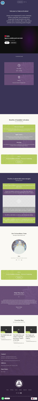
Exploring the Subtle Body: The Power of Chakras (31, 336)
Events (16, 389)
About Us (25, 389)
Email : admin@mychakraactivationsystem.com (10, 360)
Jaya (19, 256)
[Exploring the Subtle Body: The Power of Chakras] (31, 329)
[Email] (16, 393)
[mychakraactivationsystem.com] (3, 3)
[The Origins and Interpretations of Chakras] (19, 329)
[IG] (19, 393)
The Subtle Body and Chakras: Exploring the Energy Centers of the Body (6, 337)
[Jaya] (19, 246)
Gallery (20, 389)
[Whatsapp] (2, 398)
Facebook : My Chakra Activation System (9, 358)
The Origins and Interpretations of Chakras (18, 336)
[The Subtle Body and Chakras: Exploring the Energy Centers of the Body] (6, 329)
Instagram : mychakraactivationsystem (8, 356)
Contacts (30, 389)
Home (7, 389)
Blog (3, 332)
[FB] (21, 393)
